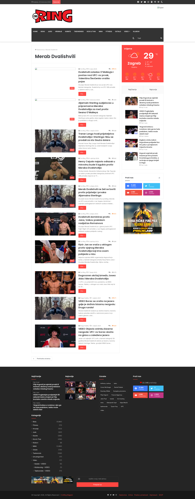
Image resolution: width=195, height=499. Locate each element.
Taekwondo (79, 31)
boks (115, 383)
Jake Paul (103, 399)
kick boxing (120, 399)
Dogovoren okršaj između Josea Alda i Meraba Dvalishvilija (97, 277)
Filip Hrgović (104, 395)
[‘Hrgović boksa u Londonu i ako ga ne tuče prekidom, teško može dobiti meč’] (131, 130)
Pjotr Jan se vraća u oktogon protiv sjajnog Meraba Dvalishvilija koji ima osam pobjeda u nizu (95, 249)
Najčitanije (132, 89)
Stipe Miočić (124, 402)
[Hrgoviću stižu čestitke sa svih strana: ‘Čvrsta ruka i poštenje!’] (70, 396)
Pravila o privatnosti (141, 495)
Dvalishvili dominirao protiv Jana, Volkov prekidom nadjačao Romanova (94, 220)
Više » (82, 94)
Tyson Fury (114, 406)
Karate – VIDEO (40, 464)
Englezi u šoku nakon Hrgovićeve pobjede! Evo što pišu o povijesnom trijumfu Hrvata (149, 143)
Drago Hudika (84, 298)
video (102, 410)
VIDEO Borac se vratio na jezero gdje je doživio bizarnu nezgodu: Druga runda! (96, 304)
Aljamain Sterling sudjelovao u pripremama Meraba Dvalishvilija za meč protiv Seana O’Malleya (96, 107)
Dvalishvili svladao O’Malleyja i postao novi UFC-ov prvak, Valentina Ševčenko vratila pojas (96, 76)
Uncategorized (38, 457)
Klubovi (136, 31)
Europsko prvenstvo (119, 391)
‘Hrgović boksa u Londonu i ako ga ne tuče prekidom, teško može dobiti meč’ (149, 130)
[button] (55, 79)
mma (101, 402)
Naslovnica (40, 50)
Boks (43, 31)
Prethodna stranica (43, 358)
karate (112, 399)
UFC (122, 406)
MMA (101, 31)
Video (126, 31)
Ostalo (118, 31)
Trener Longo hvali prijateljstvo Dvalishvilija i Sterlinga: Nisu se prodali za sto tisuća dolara (96, 137)
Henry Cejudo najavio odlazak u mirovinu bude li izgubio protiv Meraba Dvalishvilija (96, 164)
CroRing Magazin (67, 495)
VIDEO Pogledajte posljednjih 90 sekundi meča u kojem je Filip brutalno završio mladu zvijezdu (149, 116)
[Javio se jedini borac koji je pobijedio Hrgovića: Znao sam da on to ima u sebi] (70, 384)
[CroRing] (52, 16)
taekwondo (104, 406)
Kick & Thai (91, 31)
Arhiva (130, 495)
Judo (50, 31)
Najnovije (153, 89)
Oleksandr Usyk (112, 402)
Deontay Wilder (105, 391)
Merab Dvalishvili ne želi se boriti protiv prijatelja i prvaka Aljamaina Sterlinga (97, 192)
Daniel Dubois (118, 387)
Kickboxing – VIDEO (42, 467)
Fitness (109, 31)
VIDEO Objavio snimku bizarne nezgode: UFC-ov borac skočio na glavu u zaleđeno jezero (96, 332)
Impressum (153, 495)
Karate (68, 31)
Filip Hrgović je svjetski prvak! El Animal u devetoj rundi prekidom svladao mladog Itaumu (149, 101)
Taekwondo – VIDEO (42, 471)
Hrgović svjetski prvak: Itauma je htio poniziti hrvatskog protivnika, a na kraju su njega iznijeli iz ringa (149, 158)
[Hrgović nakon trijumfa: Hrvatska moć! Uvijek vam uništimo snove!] (70, 390)
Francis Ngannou (116, 395)
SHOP (161, 495)
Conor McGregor (105, 387)
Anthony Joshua (105, 383)
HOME (35, 31)
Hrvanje (58, 31)
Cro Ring (83, 69)
